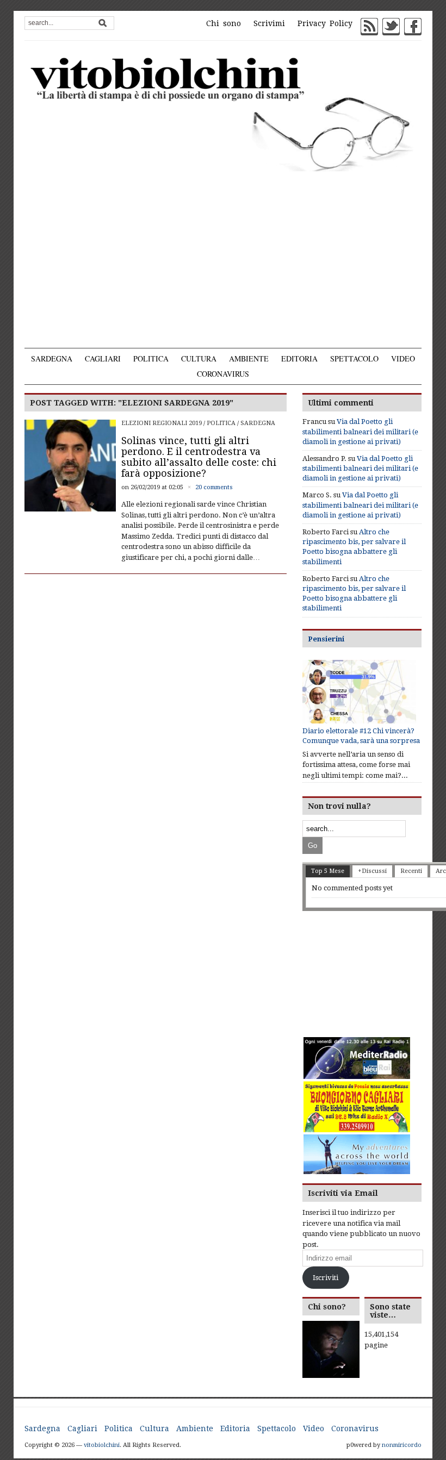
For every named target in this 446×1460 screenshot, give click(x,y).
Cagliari (103, 358)
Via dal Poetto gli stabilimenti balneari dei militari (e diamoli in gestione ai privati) (360, 431)
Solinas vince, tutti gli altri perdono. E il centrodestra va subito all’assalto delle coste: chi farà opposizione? (198, 457)
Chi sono (223, 23)
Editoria (299, 358)
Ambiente (249, 358)
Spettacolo (354, 358)
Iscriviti (325, 1278)
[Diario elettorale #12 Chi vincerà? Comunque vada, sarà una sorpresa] (359, 692)
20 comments (214, 487)
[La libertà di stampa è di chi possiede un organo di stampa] (223, 112)
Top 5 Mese (327, 871)
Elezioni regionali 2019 (161, 423)
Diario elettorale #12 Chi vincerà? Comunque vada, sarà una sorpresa (361, 736)
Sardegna (51, 358)
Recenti (411, 871)
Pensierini (326, 639)
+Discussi (372, 871)
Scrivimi (269, 23)
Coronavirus (223, 374)
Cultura (198, 358)
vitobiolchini (102, 1445)
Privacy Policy (325, 23)
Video (403, 358)
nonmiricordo (402, 1445)
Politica (151, 358)
